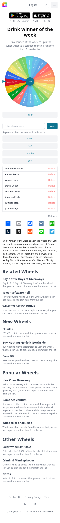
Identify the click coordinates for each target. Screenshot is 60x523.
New (30, 145)
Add (52, 126)
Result (30, 114)
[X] (25, 504)
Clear (30, 138)
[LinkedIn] (35, 504)
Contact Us (14, 497)
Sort (30, 160)
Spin (30, 81)
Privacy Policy (33, 497)
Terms (48, 497)
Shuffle (30, 153)
